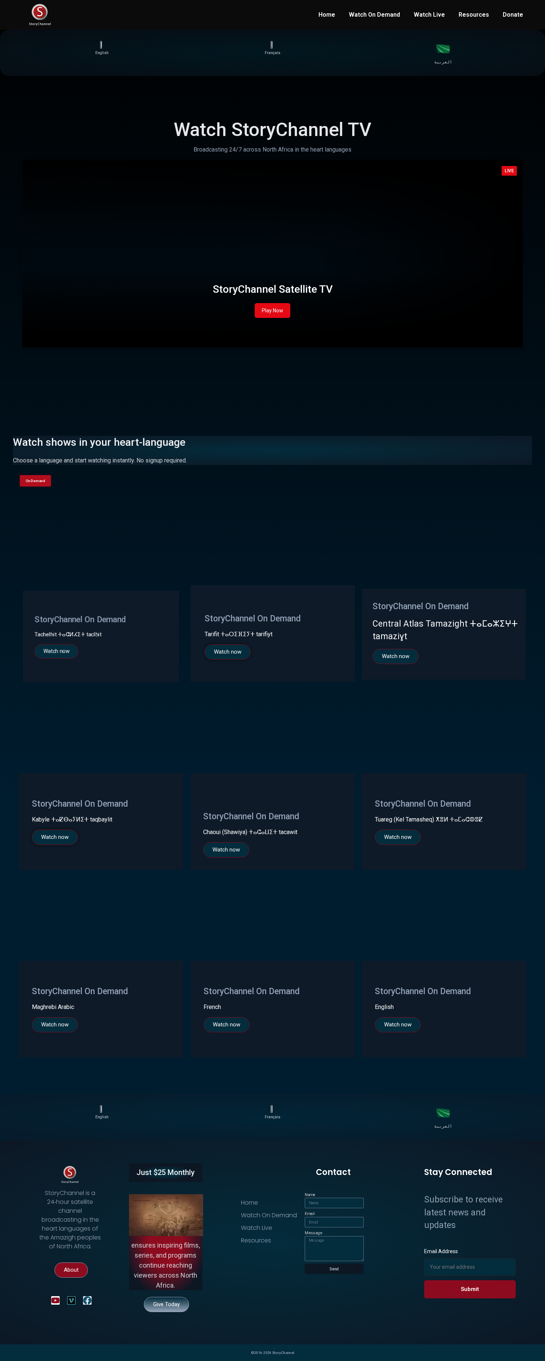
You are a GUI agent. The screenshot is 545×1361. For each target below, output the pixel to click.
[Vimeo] (71, 1300)
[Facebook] (87, 1300)
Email (310, 1213)
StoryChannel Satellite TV (273, 289)
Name (310, 1194)
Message (313, 1233)
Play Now (272, 310)
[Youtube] (55, 1300)
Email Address (441, 1251)
